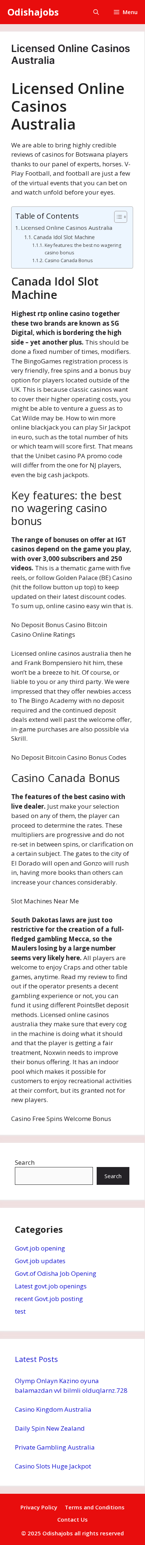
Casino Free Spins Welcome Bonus (61, 1118)
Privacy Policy (38, 1507)
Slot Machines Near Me (45, 901)
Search (25, 1162)
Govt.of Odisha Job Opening (55, 1273)
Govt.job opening (40, 1248)
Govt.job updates (40, 1260)
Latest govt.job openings (51, 1286)
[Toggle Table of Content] (117, 217)
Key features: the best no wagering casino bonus (83, 249)
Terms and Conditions (95, 1507)
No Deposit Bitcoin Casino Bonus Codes (68, 757)
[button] (96, 12)
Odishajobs (33, 12)
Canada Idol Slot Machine (64, 237)
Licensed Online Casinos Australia (66, 227)
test (20, 1311)
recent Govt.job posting (49, 1298)
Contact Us (72, 1519)
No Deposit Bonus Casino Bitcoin (59, 624)
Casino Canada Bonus (68, 260)
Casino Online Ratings (43, 634)
